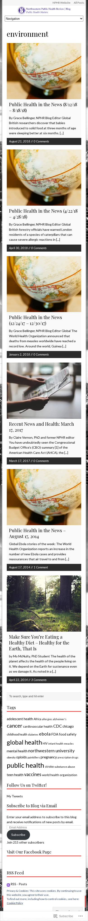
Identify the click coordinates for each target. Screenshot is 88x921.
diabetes (33, 734)
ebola (45, 733)
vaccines (32, 774)
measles (69, 743)
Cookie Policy (15, 903)
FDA (54, 734)
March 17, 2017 (19, 461)
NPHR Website (61, 2)
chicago (68, 726)
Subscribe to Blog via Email (32, 805)
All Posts (79, 2)
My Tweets (15, 796)
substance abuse (64, 766)
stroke (49, 766)
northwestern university (51, 750)
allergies (47, 719)
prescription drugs (68, 757)
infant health (55, 743)
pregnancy (49, 757)
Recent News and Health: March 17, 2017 (41, 427)
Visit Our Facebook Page (29, 852)
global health (24, 742)
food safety (67, 734)
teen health (15, 775)
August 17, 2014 (19, 567)
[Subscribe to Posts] (8, 884)
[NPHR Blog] (44, 10)
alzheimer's (59, 719)
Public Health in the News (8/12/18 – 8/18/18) (43, 107)
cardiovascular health (38, 726)
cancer (14, 725)
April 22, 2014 (18, 680)
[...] (62, 133)
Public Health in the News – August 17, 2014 (37, 533)
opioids (21, 757)
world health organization (59, 775)
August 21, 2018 (19, 141)
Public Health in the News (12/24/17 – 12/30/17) (35, 320)
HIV (45, 743)
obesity (11, 757)
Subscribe (18, 835)
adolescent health (20, 719)
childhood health (17, 734)
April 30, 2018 (18, 248)
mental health (17, 751)
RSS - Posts (19, 884)
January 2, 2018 (19, 354)
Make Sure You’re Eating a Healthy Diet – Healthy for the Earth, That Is (39, 643)
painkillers (34, 757)
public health (25, 765)
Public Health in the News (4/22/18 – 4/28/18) (43, 214)
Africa (37, 719)
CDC (57, 726)
